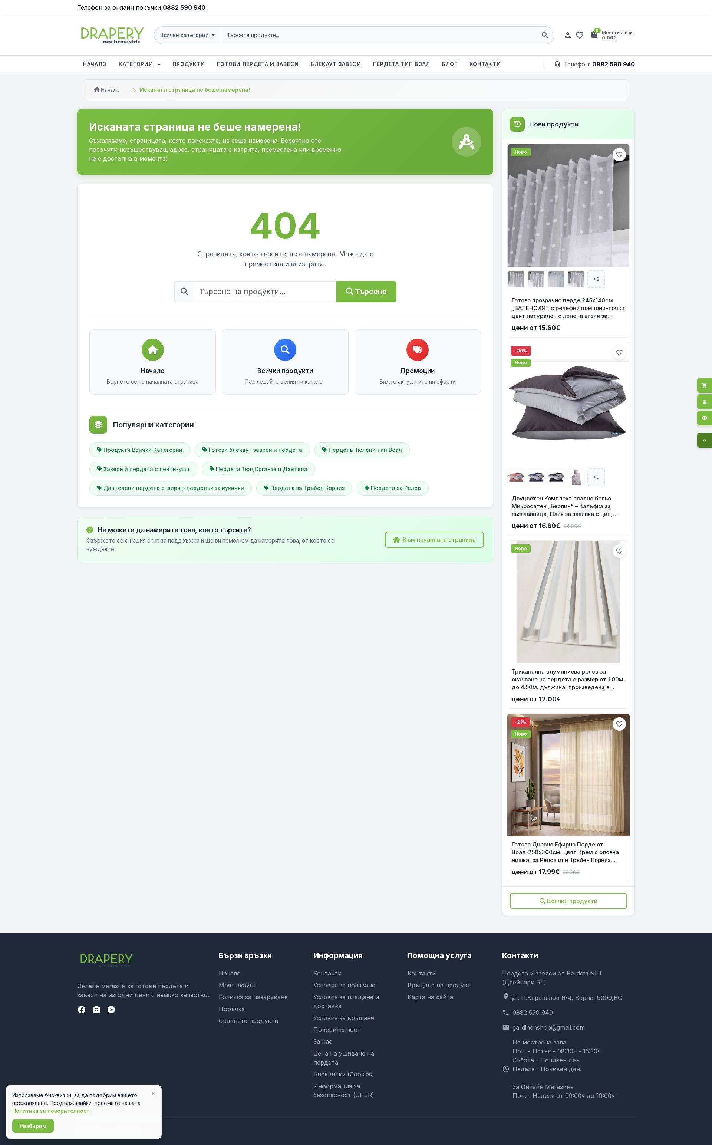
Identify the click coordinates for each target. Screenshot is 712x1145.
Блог (450, 64)
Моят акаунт (238, 985)
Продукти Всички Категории (142, 450)
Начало (95, 64)
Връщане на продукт (439, 985)
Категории (137, 64)
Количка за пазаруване (253, 997)
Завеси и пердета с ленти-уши (146, 469)
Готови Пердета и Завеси (258, 64)
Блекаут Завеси (336, 64)
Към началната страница (439, 539)
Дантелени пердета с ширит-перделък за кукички (173, 488)
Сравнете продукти (248, 1020)
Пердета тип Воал (401, 64)
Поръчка (232, 1009)
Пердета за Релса (396, 488)
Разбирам (33, 1126)
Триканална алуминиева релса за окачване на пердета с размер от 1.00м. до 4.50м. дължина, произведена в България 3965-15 (568, 679)
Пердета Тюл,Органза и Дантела (261, 469)
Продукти (188, 64)
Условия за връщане (343, 1017)
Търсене (371, 291)
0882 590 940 (184, 7)
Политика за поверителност (50, 1111)
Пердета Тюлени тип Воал (365, 450)
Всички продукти (572, 901)
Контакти (485, 64)
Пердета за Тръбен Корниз (307, 488)
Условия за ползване (344, 985)
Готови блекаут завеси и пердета (255, 450)
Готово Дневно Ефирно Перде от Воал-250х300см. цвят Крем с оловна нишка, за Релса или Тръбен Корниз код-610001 (565, 852)
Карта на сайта (430, 997)
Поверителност (336, 1029)
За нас (322, 1041)
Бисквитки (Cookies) (343, 1074)
